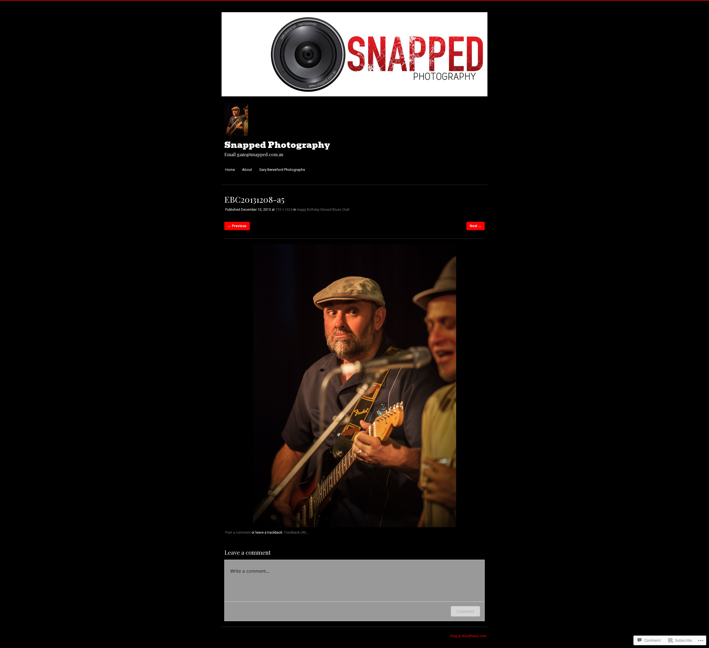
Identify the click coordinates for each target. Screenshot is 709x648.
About (247, 170)
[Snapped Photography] (354, 99)
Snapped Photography (277, 145)
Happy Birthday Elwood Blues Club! (323, 210)
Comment (465, 611)
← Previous (237, 226)
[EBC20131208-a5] (354, 526)
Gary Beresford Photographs (282, 170)
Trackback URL (295, 532)
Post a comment (238, 532)
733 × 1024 (284, 210)
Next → (475, 226)
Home (230, 170)
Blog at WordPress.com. (468, 636)
